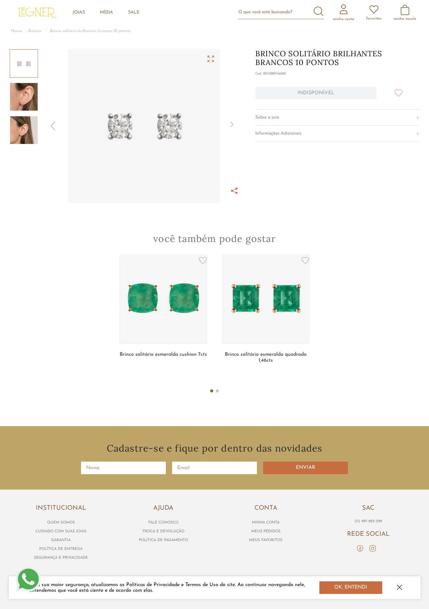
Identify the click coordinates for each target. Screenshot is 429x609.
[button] (144, 126)
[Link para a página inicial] (16, 31)
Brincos (34, 31)
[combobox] (283, 12)
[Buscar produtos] (318, 12)
